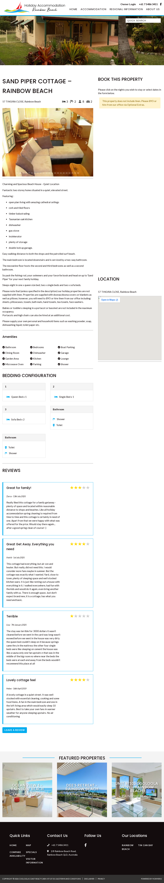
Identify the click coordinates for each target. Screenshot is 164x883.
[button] (9, 120)
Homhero (157, 834)
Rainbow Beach (128, 803)
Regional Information (126, 9)
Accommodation (93, 9)
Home (73, 9)
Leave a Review (14, 686)
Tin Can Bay (145, 801)
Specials (31, 808)
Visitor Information (34, 816)
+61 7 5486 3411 (148, 4)
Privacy (101, 834)
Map (28, 801)
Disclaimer (89, 834)
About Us (153, 9)
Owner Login (128, 4)
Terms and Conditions (70, 834)
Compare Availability (17, 810)
